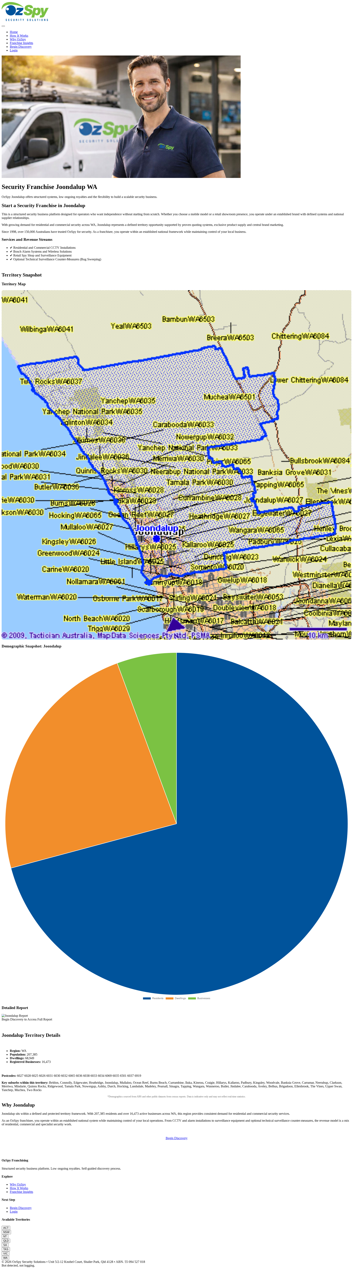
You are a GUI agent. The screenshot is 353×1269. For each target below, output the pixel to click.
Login (14, 50)
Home (14, 32)
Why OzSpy (18, 39)
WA (5, 1257)
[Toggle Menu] (3, 26)
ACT (6, 1227)
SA (5, 1245)
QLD (6, 1240)
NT (5, 1236)
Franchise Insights (21, 43)
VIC (5, 1253)
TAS (5, 1249)
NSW (6, 1232)
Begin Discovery (21, 46)
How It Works (19, 35)
